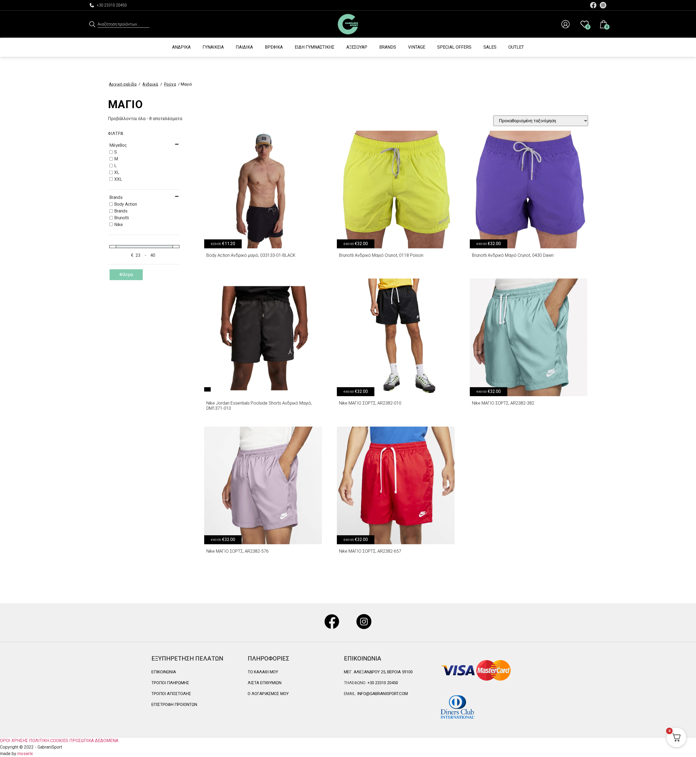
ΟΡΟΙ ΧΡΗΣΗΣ (14, 740)
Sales (489, 47)
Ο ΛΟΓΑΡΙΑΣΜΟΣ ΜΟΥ (268, 693)
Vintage (416, 47)
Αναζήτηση (92, 24)
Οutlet (516, 47)
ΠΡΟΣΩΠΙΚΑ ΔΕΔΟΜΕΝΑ (93, 740)
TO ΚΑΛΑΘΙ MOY (263, 672)
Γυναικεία (213, 47)
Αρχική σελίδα (123, 84)
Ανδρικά (181, 47)
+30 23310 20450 (112, 5)
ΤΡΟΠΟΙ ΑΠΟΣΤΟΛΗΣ (171, 693)
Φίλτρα (126, 274)
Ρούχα (170, 84)
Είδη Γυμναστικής (314, 47)
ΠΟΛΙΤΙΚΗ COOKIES (48, 740)
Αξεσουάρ (356, 47)
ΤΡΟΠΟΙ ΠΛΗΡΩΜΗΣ (170, 682)
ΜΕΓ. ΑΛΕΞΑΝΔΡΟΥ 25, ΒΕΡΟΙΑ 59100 (378, 672)
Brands (387, 47)
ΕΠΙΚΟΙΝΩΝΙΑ (163, 672)
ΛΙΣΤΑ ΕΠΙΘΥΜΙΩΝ (264, 682)
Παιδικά (244, 47)
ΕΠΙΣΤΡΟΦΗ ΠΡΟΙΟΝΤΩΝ (174, 704)
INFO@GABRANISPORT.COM (382, 693)
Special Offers (454, 47)
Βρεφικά (274, 47)
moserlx (25, 753)
